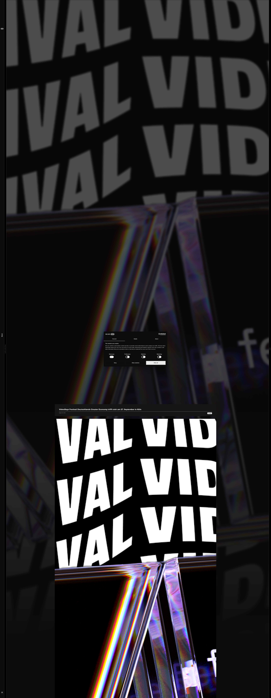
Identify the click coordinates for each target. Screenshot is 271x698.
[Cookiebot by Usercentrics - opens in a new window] (159, 334)
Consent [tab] (114, 338)
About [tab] (156, 338)
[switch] (128, 357)
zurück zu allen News (5, 349)
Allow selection (135, 362)
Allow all (156, 362)
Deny (115, 362)
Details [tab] (135, 338)
